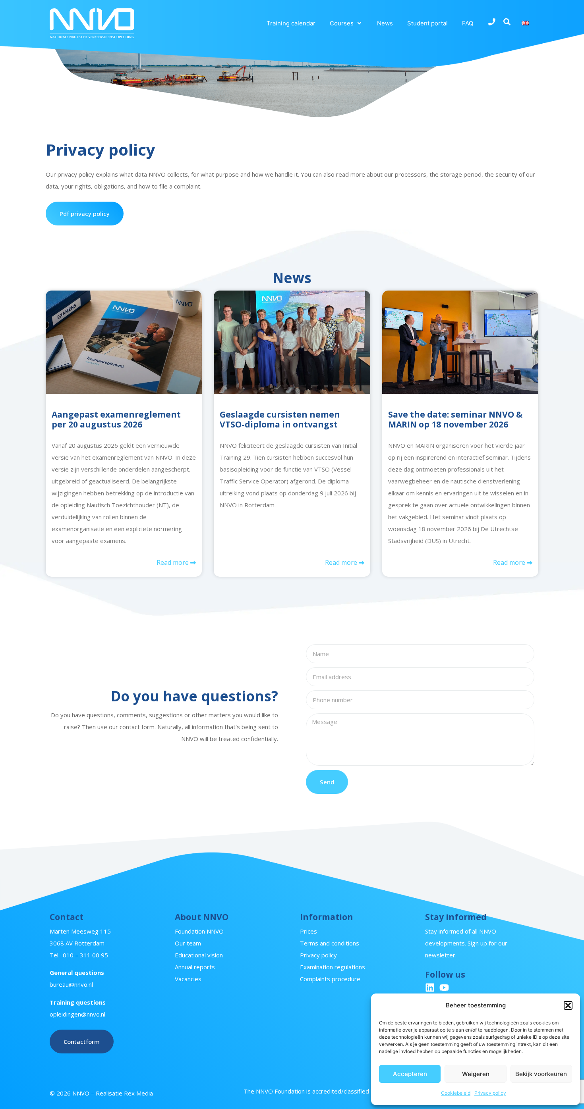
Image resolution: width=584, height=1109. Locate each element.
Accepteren (410, 1074)
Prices (308, 931)
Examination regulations (332, 967)
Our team (188, 943)
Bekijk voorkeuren (541, 1074)
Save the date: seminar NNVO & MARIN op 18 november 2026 (455, 419)
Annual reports (195, 967)
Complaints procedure (330, 979)
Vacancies (188, 979)
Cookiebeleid (455, 1093)
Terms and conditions (329, 943)
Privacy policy (490, 1093)
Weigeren (475, 1074)
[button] (568, 1005)
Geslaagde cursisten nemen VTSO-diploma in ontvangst (280, 419)
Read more (173, 562)
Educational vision (199, 955)
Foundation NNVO (199, 931)
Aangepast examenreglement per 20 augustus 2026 (116, 419)
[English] (526, 23)
